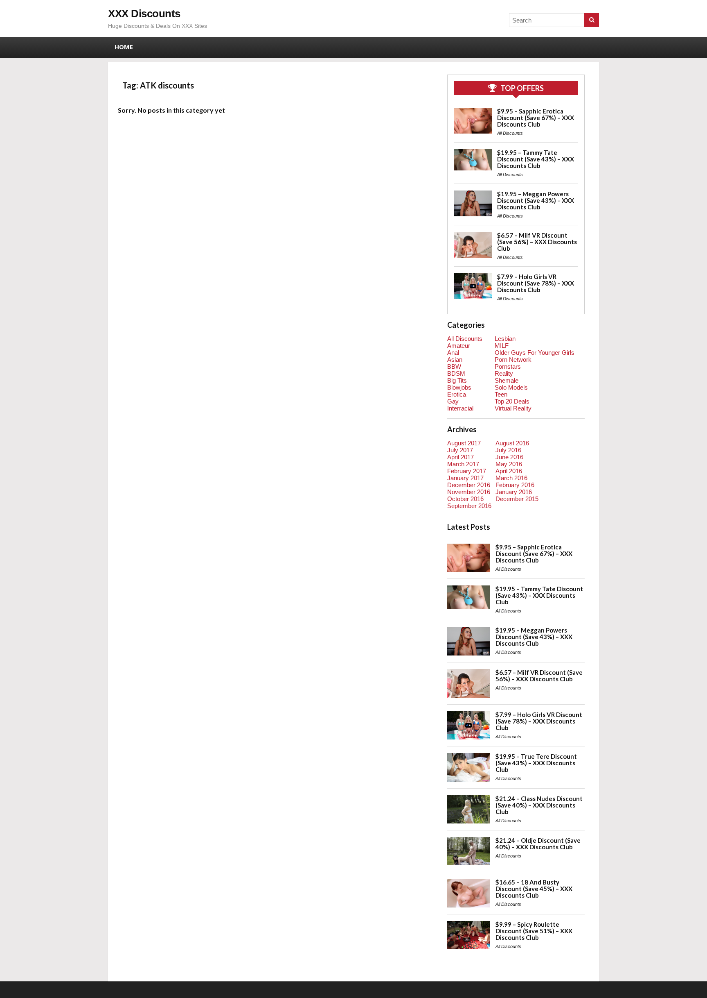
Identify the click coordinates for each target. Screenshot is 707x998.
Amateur (458, 345)
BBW (454, 366)
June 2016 (509, 457)
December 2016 (468, 484)
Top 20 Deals (512, 401)
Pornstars (508, 366)
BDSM (456, 373)
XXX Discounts (144, 13)
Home (124, 47)
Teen (501, 394)
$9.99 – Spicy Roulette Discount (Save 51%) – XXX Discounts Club (533, 931)
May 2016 (508, 463)
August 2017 (464, 443)
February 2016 (514, 484)
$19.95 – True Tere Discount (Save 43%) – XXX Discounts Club (536, 763)
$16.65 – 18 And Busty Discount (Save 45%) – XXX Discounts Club (533, 888)
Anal (453, 352)
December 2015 (516, 498)
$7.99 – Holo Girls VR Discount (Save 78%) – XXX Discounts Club (535, 283)
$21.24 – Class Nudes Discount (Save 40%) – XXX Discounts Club (539, 805)
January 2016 (513, 491)
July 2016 (508, 450)
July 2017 (460, 450)
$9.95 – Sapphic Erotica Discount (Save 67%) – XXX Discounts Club (535, 117)
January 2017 (465, 477)
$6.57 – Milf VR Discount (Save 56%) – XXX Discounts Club (537, 241)
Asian (454, 359)
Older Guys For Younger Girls (534, 352)
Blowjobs (459, 387)
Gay (453, 401)
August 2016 (512, 443)
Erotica (456, 394)
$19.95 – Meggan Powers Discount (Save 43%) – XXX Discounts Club (535, 200)
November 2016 (468, 491)
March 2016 (511, 477)
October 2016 (465, 498)
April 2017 (460, 457)
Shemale (506, 380)
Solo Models (511, 387)
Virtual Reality (513, 408)
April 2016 (508, 470)
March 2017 (463, 463)
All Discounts (510, 133)
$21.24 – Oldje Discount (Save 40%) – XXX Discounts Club (538, 844)
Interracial (460, 408)
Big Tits (457, 380)
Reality (504, 373)
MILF (502, 345)
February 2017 (466, 470)
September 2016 (469, 505)
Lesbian (505, 338)
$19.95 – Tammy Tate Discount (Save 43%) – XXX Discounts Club (535, 159)
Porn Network (513, 359)
